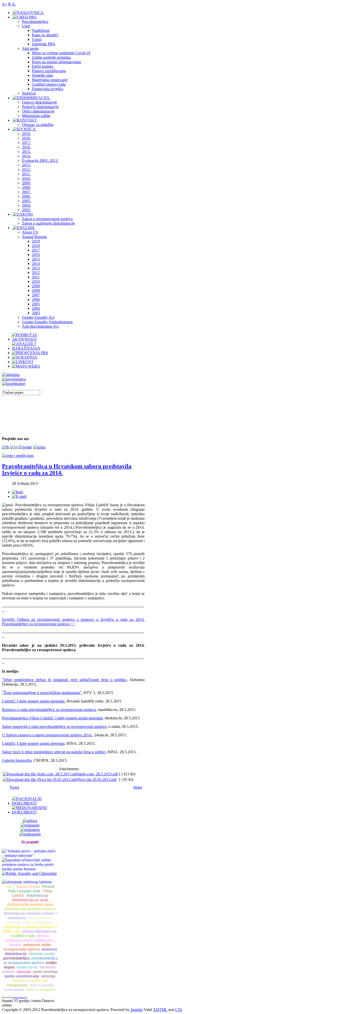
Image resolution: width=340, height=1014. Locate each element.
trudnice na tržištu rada (30, 980)
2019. (26, 133)
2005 (36, 304)
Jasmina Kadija (28, 886)
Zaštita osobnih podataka (51, 57)
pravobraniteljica (16, 958)
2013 (36, 268)
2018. (26, 138)
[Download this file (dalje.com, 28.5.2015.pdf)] (41, 774)
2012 (36, 272)
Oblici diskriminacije (38, 111)
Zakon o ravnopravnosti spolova (47, 219)
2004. (26, 205)
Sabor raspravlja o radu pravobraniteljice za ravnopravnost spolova (54, 726)
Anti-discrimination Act (40, 326)
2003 (36, 313)
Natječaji (29, 93)
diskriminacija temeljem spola (30, 904)
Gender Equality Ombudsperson (47, 322)
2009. (26, 183)
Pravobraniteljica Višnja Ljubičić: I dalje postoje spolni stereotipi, (53, 718)
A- (14, 4)
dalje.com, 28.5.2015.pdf (98, 774)
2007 (36, 295)
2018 (36, 246)
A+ (4, 4)
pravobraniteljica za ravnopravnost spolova (30, 960)
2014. (26, 156)
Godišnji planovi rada (49, 84)
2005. (26, 201)
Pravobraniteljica (35, 21)
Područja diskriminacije (40, 107)
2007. (26, 192)
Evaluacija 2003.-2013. (40, 160)
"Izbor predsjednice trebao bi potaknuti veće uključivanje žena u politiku (64, 680)
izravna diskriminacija (39, 931)
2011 (36, 277)
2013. (26, 165)
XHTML (160, 1010)
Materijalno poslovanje (50, 80)
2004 (36, 308)
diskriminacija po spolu (30, 900)
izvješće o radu (23, 936)
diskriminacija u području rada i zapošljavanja (30, 920)
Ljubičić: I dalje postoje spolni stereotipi (33, 701)
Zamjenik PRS (43, 44)
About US (30, 232)
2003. (26, 210)
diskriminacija (37, 895)
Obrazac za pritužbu (38, 125)
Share (137, 787)
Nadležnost (41, 30)
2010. (26, 178)
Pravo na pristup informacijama (56, 62)
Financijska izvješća (47, 89)
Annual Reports (34, 237)
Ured (26, 26)
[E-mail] (19, 496)
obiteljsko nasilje (42, 953)
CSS (178, 1010)
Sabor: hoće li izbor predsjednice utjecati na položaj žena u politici (54, 752)
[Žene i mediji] (18, 455)
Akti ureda (30, 48)
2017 (36, 250)
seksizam (24, 971)
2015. (26, 151)
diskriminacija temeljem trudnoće (30, 909)
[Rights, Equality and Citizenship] (29, 873)
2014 (36, 263)
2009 (36, 286)
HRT (10, 886)
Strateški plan (42, 75)
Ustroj (37, 39)
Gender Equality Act (38, 317)
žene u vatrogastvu (41, 989)
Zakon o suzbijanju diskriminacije (48, 223)
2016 (36, 255)
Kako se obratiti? (45, 35)
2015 (36, 259)
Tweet (14, 787)
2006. (26, 196)
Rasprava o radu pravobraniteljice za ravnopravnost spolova (49, 709)
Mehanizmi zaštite (36, 116)
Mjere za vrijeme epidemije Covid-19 (61, 53)
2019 (36, 241)
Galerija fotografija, (17, 760)
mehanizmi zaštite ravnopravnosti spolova (27, 947)
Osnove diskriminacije (39, 102)
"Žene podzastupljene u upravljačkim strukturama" (42, 693)
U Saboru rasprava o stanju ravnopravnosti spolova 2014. (47, 735)
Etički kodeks (42, 66)
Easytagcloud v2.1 (19, 997)
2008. (26, 187)
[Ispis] (17, 492)
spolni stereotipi (45, 971)
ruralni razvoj (26, 967)
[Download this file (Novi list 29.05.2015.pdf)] (40, 779)
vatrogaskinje (17, 985)
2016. (26, 147)
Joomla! (136, 1010)
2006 (36, 299)
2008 (36, 290)
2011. (26, 174)
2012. (26, 169)
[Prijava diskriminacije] (11, 375)
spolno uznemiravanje (22, 976)
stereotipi (48, 976)
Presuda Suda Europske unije (31, 888)
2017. (26, 142)
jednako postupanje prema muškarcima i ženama (30, 940)
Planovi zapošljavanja (49, 71)
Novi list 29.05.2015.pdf (97, 779)
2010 (36, 281)
